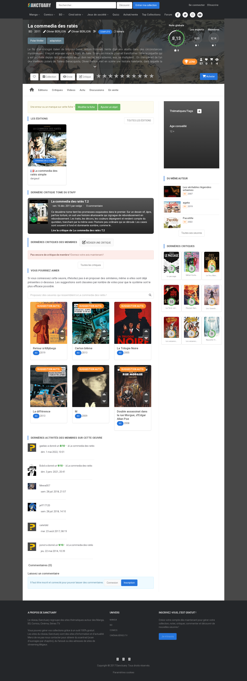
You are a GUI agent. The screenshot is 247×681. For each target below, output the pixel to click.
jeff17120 (44, 505)
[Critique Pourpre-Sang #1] (191, 294)
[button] (34, 76)
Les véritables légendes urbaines (197, 189)
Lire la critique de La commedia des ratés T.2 (78, 230)
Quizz (116, 14)
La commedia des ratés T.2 (70, 201)
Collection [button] (50, 76)
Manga (33, 14)
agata (186, 202)
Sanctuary (121, 665)
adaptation (55, 40)
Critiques (57, 90)
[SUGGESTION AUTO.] (48, 326)
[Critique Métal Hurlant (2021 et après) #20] (191, 261)
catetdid (43, 525)
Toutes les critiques (90, 265)
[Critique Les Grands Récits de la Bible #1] (211, 294)
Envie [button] (69, 76)
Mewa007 (44, 485)
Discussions (97, 90)
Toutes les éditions (139, 120)
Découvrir (124, 5)
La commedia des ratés (82, 446)
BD (60, 14)
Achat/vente (130, 14)
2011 (37, 31)
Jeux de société (96, 14)
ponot (42, 545)
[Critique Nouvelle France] (211, 326)
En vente (113, 90)
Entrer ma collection (146, 5)
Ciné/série (75, 14)
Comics (48, 14)
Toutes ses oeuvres (191, 233)
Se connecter (197, 5)
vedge (78, 206)
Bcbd (42, 465)
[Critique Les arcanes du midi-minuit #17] (191, 327)
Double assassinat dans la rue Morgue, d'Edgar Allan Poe (132, 415)
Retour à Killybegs (44, 348)
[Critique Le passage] (171, 262)
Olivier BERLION (56, 31)
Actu (82, 90)
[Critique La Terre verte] (171, 294)
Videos (71, 90)
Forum (168, 14)
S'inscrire (212, 5)
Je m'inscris (167, 636)
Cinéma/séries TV (119, 635)
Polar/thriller (37, 40)
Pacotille (188, 218)
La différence (41, 411)
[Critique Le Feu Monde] (211, 261)
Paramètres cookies (123, 672)
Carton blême (83, 348)
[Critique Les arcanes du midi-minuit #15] (171, 327)
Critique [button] (86, 76)
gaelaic (43, 446)
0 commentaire (94, 206)
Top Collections (151, 14)
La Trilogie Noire (127, 348)
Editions (43, 90)
